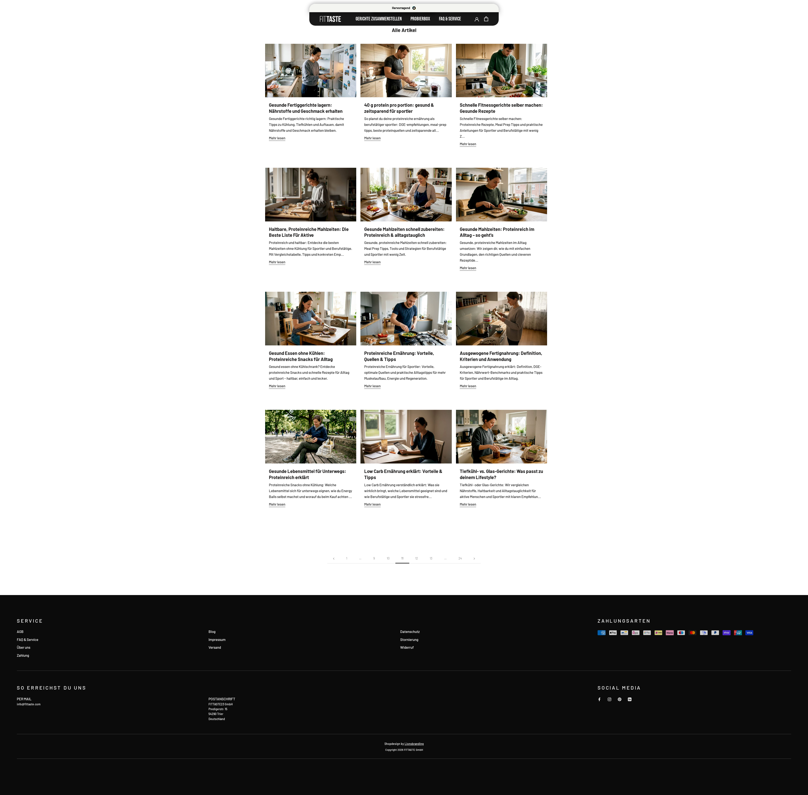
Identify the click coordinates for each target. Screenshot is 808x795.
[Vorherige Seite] (333, 558)
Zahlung (23, 655)
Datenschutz (410, 631)
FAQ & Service (450, 19)
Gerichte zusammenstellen (379, 19)
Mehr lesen (277, 138)
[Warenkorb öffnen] (486, 18)
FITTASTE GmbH (413, 749)
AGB (20, 631)
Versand (215, 647)
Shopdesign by (404, 744)
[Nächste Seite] (474, 558)
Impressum (217, 639)
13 (431, 558)
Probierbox (420, 19)
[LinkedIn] (629, 699)
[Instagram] (609, 699)
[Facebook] (599, 699)
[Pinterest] (619, 699)
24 (460, 558)
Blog (212, 631)
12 (416, 558)
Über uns (23, 647)
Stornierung (409, 639)
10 (388, 558)
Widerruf (407, 647)
